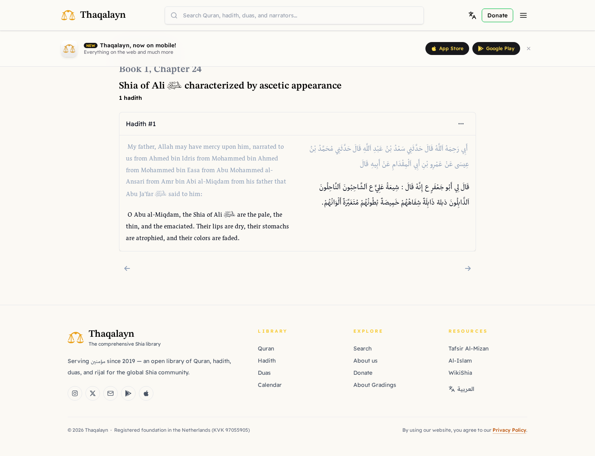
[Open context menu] (461, 124)
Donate (362, 372)
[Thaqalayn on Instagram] (75, 393)
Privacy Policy (509, 430)
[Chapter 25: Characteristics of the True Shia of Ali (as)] (468, 268)
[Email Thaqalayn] (110, 393)
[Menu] (523, 15)
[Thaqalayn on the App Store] (146, 393)
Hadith (267, 360)
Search (362, 348)
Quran (266, 348)
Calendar (270, 384)
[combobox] (294, 15)
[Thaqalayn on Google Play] (128, 393)
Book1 (134, 69)
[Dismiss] (528, 48)
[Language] (472, 15)
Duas (264, 372)
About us (365, 360)
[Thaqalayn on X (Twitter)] (92, 393)
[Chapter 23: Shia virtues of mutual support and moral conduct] (127, 268)
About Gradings (374, 384)
